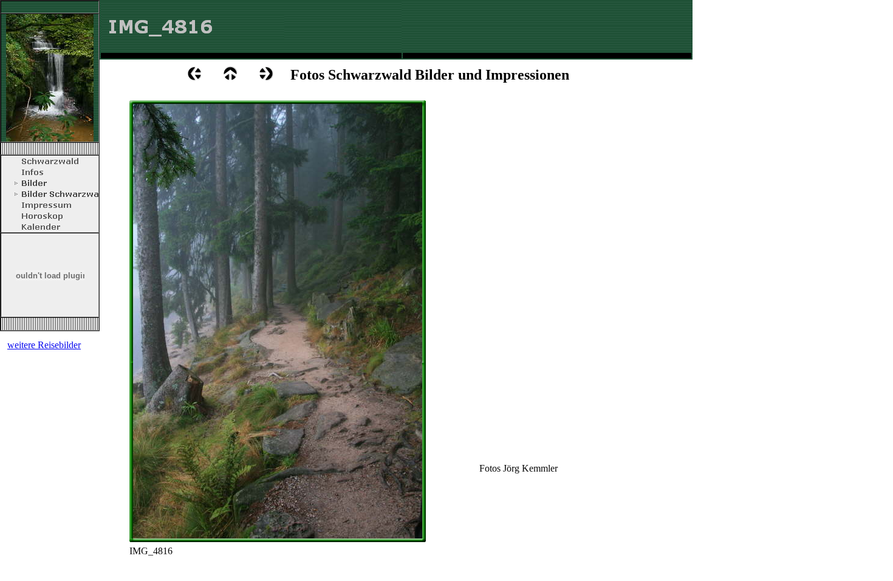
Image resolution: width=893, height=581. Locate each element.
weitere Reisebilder (44, 345)
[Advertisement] (546, 32)
